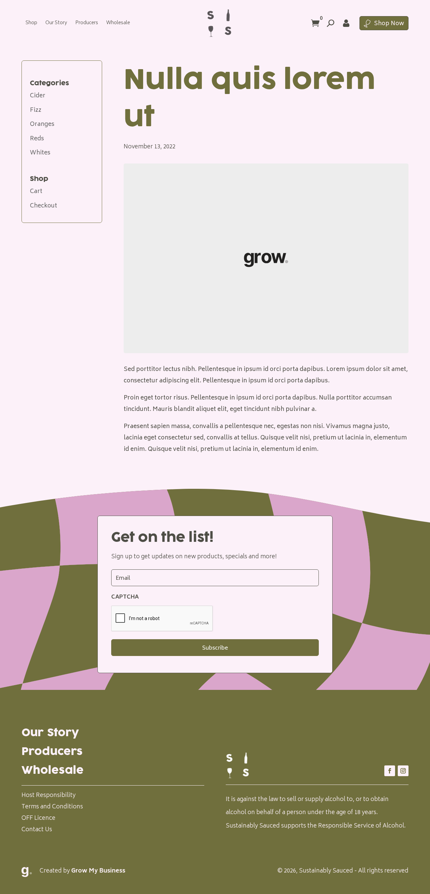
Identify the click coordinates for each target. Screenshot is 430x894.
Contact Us (37, 830)
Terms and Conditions (52, 807)
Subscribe (215, 648)
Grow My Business (98, 871)
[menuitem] (31, 23)
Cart (36, 192)
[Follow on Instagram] (403, 770)
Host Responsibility (49, 796)
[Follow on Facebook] (389, 770)
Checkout (43, 206)
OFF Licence (38, 818)
